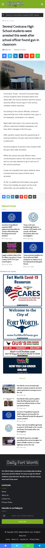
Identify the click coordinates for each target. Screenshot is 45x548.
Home (6, 21)
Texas (12, 21)
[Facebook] (4, 196)
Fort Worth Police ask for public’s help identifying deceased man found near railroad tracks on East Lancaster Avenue (28, 402)
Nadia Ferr (7, 50)
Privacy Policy (7, 502)
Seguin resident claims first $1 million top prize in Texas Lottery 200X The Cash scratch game (11, 258)
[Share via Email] (30, 196)
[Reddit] (25, 196)
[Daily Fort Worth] (15, 4)
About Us (5, 495)
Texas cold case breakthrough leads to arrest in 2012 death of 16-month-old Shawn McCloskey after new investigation (32, 230)
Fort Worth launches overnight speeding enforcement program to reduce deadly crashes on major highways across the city (29, 441)
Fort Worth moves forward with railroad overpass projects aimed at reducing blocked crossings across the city (29, 389)
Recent (22, 378)
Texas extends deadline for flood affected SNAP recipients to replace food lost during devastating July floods (33, 259)
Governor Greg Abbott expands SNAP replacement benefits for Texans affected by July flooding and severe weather (11, 230)
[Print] (34, 196)
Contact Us (6, 499)
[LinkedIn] (12, 196)
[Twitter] (8, 196)
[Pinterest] (21, 196)
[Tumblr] (17, 196)
